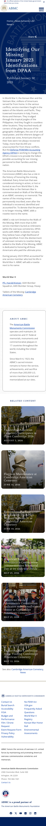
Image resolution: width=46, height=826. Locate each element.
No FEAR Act (30, 701)
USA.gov (28, 705)
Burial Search (7, 705)
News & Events (22, 20)
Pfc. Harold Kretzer (12, 282)
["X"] (15, 813)
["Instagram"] (30, 813)
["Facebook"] (10, 813)
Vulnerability (7, 736)
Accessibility (7, 708)
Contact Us (6, 701)
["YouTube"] (20, 813)
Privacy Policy (8, 733)
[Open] (41, 9)
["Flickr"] (25, 813)
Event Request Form (11, 729)
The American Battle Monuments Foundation (20, 806)
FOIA (3, 712)
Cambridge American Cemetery (19, 293)
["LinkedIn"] (35, 813)
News (23, 672)
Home (10, 20)
